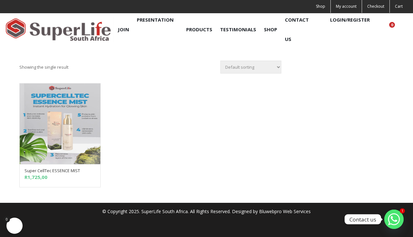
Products (199, 29)
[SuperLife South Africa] (59, 29)
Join (123, 29)
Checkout (375, 6)
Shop (320, 6)
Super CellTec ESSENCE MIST (52, 170)
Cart (399, 6)
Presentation (155, 19)
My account (346, 6)
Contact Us (297, 29)
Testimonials (238, 29)
